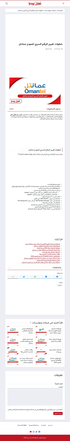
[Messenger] (46, 277)
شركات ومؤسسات (50, 10)
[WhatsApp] (35, 277)
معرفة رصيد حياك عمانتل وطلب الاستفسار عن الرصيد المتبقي (41, 262)
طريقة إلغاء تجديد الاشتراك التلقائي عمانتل (47, 246)
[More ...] (13, 277)
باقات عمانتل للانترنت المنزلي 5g (49, 254)
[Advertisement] (35, 28)
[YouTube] (30, 432)
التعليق (60, 387)
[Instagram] (33, 432)
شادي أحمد (57, 48)
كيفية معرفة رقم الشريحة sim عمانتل (48, 260)
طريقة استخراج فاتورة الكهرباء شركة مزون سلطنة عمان (42, 244)
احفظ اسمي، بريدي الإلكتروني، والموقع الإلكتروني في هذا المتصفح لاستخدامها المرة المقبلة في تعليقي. (35, 409)
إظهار (11, 109)
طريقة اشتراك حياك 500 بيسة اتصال (48, 248)
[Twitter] (24, 277)
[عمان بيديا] (35, 3)
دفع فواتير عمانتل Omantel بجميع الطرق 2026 (45, 256)
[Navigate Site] (63, 3)
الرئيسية (60, 10)
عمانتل (60, 285)
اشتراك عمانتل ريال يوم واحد (51, 252)
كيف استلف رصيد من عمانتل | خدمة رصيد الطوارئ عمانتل (42, 258)
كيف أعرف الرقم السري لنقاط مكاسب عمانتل (46, 250)
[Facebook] (57, 277)
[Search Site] (7, 3)
